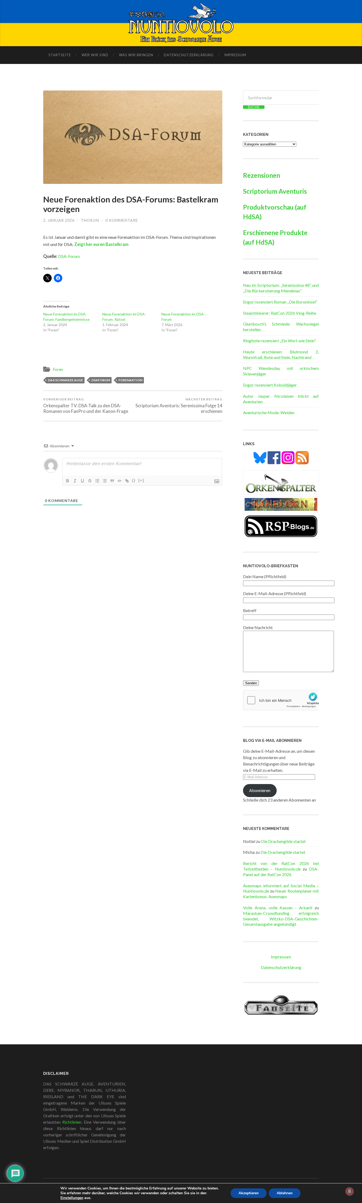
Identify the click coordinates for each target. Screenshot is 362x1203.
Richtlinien (71, 1121)
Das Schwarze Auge (65, 380)
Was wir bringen (136, 55)
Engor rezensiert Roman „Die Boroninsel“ (280, 301)
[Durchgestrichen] (90, 481)
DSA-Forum (69, 256)
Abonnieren (259, 790)
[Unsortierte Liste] (104, 481)
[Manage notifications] (349, 1191)
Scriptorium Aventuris (275, 191)
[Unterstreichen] (82, 481)
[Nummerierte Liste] (97, 481)
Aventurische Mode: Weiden (268, 412)
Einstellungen (71, 1198)
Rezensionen (261, 175)
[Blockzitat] (112, 481)
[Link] (127, 481)
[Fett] (67, 481)
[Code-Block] (119, 481)
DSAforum (100, 380)
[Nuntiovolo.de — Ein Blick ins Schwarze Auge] (181, 22)
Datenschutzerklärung (189, 55)
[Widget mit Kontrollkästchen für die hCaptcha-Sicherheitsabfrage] (281, 700)
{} (134, 480)
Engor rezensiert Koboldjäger (270, 384)
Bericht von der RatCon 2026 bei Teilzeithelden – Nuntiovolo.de (281, 866)
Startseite (59, 55)
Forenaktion (130, 380)
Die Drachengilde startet (283, 841)
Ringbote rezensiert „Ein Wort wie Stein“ (279, 340)
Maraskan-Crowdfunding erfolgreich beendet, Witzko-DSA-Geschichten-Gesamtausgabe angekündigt (281, 919)
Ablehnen (285, 1193)
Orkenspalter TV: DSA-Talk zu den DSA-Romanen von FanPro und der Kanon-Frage (85, 405)
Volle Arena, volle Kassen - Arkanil (277, 907)
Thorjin (90, 220)
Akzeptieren (249, 1193)
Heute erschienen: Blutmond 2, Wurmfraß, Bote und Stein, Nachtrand (281, 354)
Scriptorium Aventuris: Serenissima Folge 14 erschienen (178, 405)
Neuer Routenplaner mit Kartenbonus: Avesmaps (281, 893)
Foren (58, 369)
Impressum (235, 55)
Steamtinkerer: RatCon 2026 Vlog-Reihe (279, 312)
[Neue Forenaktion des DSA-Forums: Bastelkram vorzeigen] (132, 137)
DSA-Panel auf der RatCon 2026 (281, 871)
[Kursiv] (75, 481)
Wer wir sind (95, 55)
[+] (141, 480)
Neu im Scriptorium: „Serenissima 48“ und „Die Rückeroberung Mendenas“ (281, 288)
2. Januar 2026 (58, 220)
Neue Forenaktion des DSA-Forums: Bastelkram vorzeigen (130, 204)
